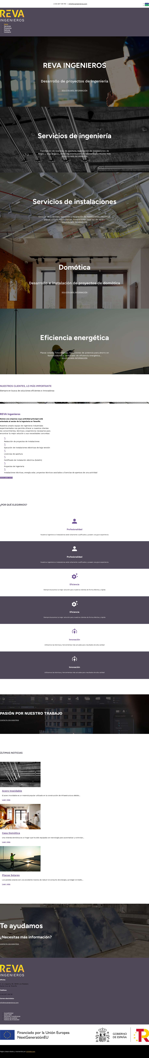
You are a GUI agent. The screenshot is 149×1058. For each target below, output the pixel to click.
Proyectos (7, 28)
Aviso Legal (8, 1014)
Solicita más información (74, 90)
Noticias (7, 30)
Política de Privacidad (11, 1019)
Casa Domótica (11, 833)
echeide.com (30, 1051)
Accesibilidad (8, 1013)
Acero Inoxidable (12, 790)
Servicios (7, 26)
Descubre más (6, 478)
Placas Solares (11, 875)
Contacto (7, 32)
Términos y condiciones (12, 1016)
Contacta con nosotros (9, 720)
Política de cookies (10, 1018)
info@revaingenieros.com (78, 4)
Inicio (6, 24)
